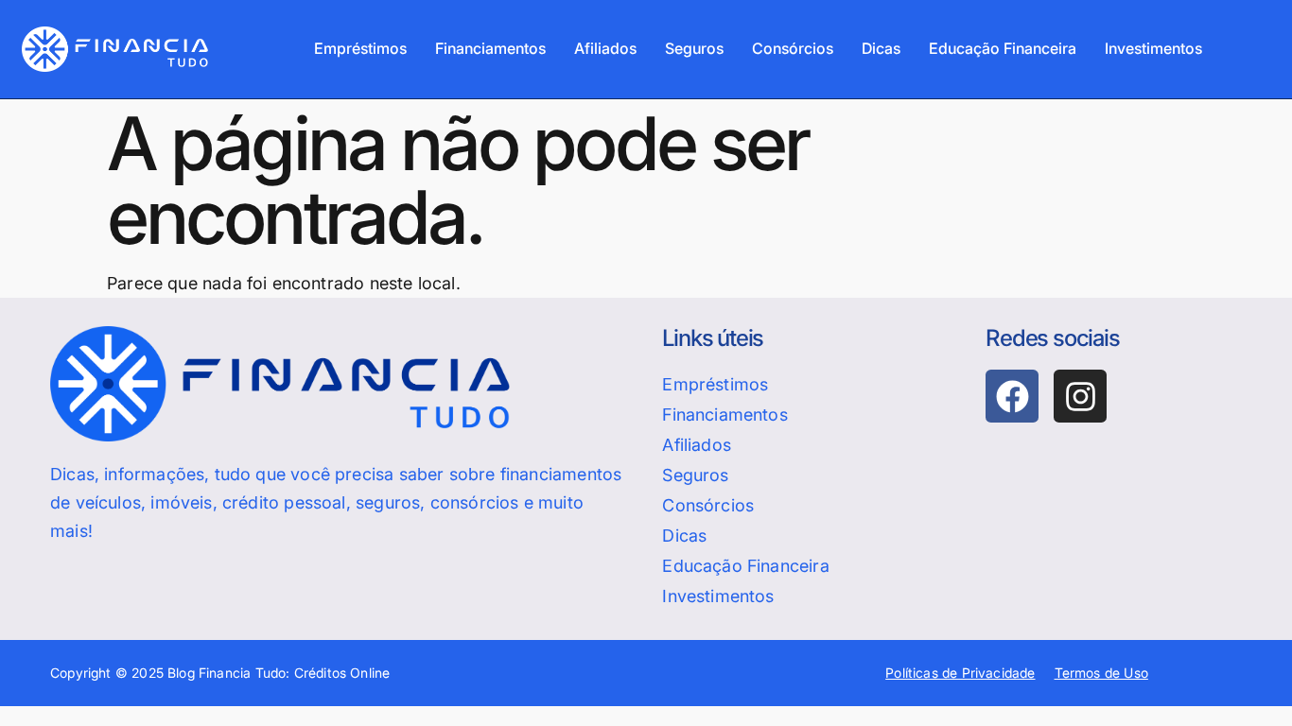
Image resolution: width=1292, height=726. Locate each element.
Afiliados (605, 48)
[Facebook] (1012, 396)
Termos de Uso (1101, 673)
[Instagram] (1080, 396)
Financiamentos (490, 48)
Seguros (694, 48)
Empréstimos (360, 48)
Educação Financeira (1002, 48)
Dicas (881, 48)
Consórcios (792, 48)
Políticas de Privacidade (960, 673)
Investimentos (1153, 48)
